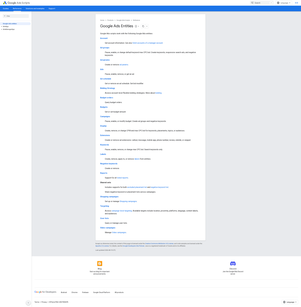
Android (64, 292)
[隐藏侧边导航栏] (28, 302)
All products (119, 292)
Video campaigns (107, 228)
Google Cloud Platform (101, 292)
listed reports (122, 178)
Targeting (104, 206)
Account (104, 38)
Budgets (104, 107)
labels (136, 159)
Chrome (74, 292)
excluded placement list (137, 187)
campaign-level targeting (122, 211)
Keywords (104, 145)
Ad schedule (105, 79)
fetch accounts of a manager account (148, 43)
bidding (158, 93)
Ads (102, 69)
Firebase (85, 292)
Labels (103, 154)
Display (103, 126)
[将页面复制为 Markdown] (143, 26)
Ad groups (104, 48)
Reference (17, 8)
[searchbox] (16, 16)
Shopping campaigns (109, 197)
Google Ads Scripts (123, 20)
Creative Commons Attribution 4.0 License (159, 243)
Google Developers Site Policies (133, 246)
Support (52, 8)
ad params (124, 65)
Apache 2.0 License (102, 246)
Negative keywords (108, 164)
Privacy (44, 302)
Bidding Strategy (107, 88)
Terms (36, 302)
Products (110, 20)
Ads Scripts (23, 2)
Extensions (105, 135)
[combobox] (261, 3)
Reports (103, 173)
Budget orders (106, 98)
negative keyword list (159, 187)
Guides (6, 8)
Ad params (105, 60)
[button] (15, 26)
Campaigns (105, 116)
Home (102, 20)
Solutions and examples (35, 8)
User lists (104, 218)
